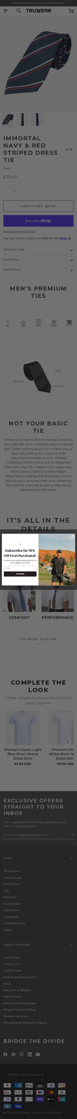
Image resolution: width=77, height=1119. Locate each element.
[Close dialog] (72, 536)
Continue (20, 574)
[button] (20, 544)
